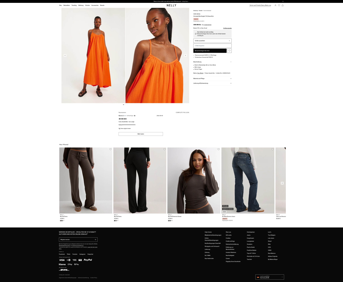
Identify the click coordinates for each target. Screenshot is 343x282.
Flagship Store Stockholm (233, 261)
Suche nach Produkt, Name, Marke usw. (260, 5)
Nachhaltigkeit (230, 255)
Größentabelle (227, 28)
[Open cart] (283, 5)
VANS (269, 250)
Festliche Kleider (251, 250)
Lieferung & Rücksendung (200, 83)
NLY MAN (207, 255)
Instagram (82, 254)
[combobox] (212, 41)
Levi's (269, 232)
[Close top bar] (283, 1)
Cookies (228, 238)
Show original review (125, 128)
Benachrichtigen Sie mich (202, 51)
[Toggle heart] (229, 51)
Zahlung (207, 252)
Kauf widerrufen (209, 258)
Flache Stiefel (251, 247)
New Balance (271, 253)
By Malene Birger (273, 259)
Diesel (269, 241)
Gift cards (228, 235)
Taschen (249, 259)
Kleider (200, 10)
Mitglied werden (65, 239)
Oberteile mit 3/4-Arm (253, 256)
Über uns (228, 232)
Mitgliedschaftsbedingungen (213, 235)
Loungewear (250, 241)
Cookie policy (93, 277)
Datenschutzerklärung (77, 245)
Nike (269, 244)
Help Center (208, 232)
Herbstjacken (251, 232)
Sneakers (249, 244)
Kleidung (195, 10)
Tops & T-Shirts (251, 253)
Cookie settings (230, 241)
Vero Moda (196, 14)
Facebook (62, 254)
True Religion (271, 235)
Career (228, 258)
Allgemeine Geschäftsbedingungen (67, 277)
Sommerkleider (207, 10)
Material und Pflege (198, 78)
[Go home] (171, 5)
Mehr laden (141, 134)
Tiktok (68, 254)
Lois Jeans (271, 238)
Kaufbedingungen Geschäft (213, 243)
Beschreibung (197, 62)
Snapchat (90, 254)
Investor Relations (231, 252)
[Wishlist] (279, 5)
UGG (269, 247)
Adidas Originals (272, 256)
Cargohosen (250, 238)
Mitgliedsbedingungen (64, 245)
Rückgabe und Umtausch (212, 246)
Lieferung (207, 249)
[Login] (275, 5)
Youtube (74, 254)
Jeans (248, 235)
